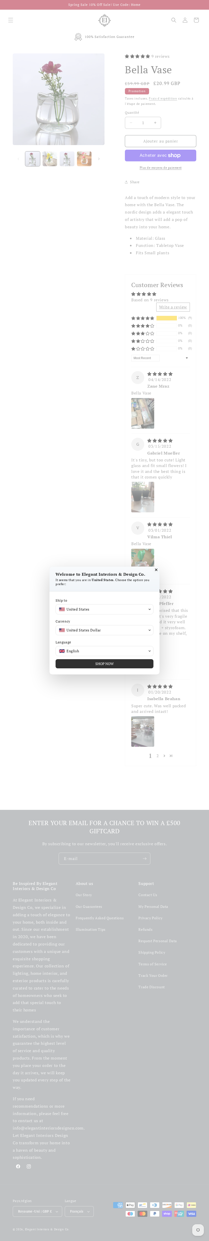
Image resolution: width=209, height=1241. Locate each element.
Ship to (61, 600)
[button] (104, 609)
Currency (63, 621)
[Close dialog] (156, 570)
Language (63, 642)
